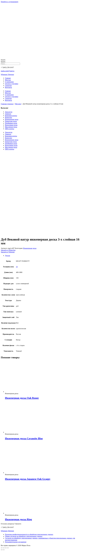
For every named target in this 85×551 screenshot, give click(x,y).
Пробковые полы (11, 123)
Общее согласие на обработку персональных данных (23, 536)
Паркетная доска (11, 121)
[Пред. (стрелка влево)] (1, 549)
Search (3, 60)
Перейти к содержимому (9, 2)
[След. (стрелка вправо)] (4, 549)
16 (17, 267)
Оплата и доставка (11, 84)
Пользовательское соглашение (15, 542)
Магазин (18, 104)
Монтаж (8, 80)
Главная (8, 78)
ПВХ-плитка (9, 129)
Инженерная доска (11, 119)
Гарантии (8, 85)
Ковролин (8, 117)
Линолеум (8, 112)
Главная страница (7, 104)
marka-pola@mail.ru (7, 71)
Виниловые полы (11, 125)
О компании (9, 82)
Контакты (8, 87)
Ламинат (8, 114)
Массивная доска (11, 127)
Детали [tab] (7, 255)
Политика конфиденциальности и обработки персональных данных (29, 534)
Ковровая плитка (11, 116)
